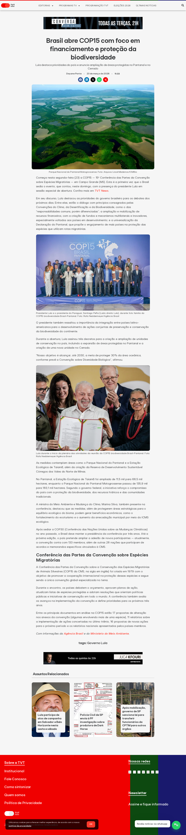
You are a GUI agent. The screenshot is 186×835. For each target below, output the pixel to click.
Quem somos (14, 795)
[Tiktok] (152, 772)
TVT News (101, 190)
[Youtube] (129, 772)
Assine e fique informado (148, 804)
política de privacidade (20, 826)
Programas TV (68, 6)
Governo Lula (97, 643)
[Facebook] (148, 772)
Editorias (44, 6)
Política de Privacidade (23, 803)
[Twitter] (143, 772)
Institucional (14, 771)
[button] (182, 5)
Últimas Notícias (146, 6)
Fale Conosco (15, 779)
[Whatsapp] (134, 772)
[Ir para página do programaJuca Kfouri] (93, 663)
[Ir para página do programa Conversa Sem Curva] (93, 28)
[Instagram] (139, 772)
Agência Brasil (73, 633)
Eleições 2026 (122, 6)
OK (90, 824)
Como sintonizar (17, 787)
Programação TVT (97, 6)
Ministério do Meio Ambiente (110, 633)
